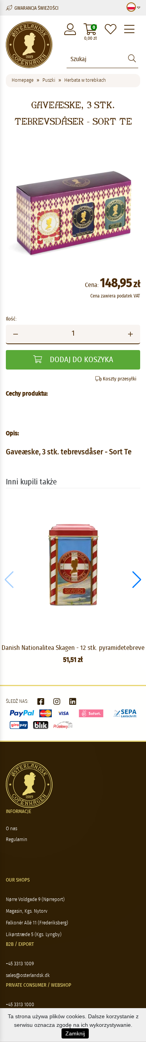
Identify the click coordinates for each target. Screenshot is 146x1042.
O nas (11, 828)
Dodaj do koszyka (80, 360)
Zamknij (75, 1033)
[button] (137, 579)
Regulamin (16, 839)
